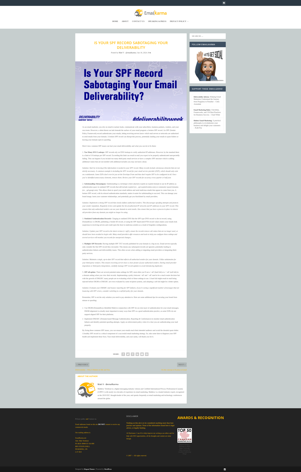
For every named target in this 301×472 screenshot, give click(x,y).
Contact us (92, 419)
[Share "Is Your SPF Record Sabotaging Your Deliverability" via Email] (142, 354)
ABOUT (125, 21)
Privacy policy (80, 419)
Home (115, 21)
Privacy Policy (178, 21)
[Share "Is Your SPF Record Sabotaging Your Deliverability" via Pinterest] (132, 354)
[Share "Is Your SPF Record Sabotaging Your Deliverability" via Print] (146, 354)
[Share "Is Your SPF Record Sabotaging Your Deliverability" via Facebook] (123, 354)
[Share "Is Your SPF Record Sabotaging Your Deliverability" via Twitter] (128, 354)
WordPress (108, 469)
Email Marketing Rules (202, 110)
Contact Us (138, 21)
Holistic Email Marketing (203, 121)
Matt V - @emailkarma (127, 53)
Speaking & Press (157, 21)
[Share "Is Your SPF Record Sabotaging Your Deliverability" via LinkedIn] (137, 354)
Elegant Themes (89, 469)
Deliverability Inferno (201, 97)
